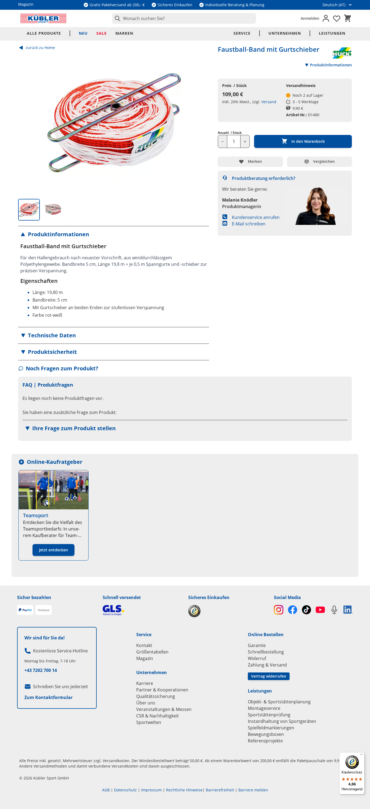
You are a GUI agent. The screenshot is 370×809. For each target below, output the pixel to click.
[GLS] (142, 610)
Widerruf (257, 658)
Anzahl (230, 133)
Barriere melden (253, 789)
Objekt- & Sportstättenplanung (279, 702)
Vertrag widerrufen (268, 676)
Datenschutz (125, 789)
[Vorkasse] (43, 610)
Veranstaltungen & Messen (164, 709)
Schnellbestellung (266, 652)
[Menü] (361, 755)
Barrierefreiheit (220, 789)
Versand (268, 101)
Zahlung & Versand (267, 665)
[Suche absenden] (116, 18)
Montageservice (264, 708)
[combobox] (184, 18)
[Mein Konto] (325, 18)
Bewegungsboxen (266, 734)
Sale (101, 33)
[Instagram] (278, 609)
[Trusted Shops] (227, 611)
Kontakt (144, 645)
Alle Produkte (44, 33)
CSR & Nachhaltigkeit (157, 716)
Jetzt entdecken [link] (53, 549)
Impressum (151, 789)
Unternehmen (284, 33)
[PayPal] (25, 610)
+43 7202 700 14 (40, 670)
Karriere (144, 683)
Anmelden (310, 18)
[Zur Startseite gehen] (43, 18)
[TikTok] (306, 609)
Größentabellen (152, 652)
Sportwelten (148, 722)
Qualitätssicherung (155, 696)
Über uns (145, 703)
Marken (124, 33)
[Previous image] (26, 123)
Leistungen (332, 33)
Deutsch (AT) (334, 4)
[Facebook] (292, 609)
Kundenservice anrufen (256, 217)
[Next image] (200, 123)
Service (242, 33)
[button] (113, 234)
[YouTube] (320, 609)
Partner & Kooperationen (162, 690)
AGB (106, 789)
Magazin (144, 658)
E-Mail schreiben (248, 224)
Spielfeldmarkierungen (271, 728)
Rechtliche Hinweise (184, 789)
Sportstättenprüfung (269, 715)
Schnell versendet (122, 597)
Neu (83, 33)
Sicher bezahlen (34, 597)
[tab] (29, 210)
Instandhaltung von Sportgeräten (282, 721)
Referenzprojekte (265, 741)
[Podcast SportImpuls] (334, 609)
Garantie (257, 645)
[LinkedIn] (348, 610)
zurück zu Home (40, 47)
